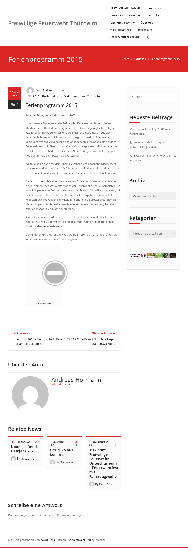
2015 (36, 96)
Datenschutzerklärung (125, 37)
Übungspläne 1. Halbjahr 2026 (24, 449)
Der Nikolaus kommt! (61, 452)
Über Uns (147, 22)
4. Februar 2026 (22, 441)
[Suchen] (147, 37)
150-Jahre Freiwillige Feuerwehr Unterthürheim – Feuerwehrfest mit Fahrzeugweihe (103, 463)
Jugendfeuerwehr (121, 22)
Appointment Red (79, 540)
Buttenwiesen (51, 96)
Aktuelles (155, 8)
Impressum (144, 29)
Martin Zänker (28, 458)
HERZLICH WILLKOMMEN (126, 8)
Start (125, 59)
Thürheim (94, 96)
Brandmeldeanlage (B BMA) (151, 129)
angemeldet (29, 515)
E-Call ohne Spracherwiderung (152, 155)
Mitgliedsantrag (120, 29)
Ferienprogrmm (74, 96)
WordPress (48, 540)
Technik (152, 15)
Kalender (135, 15)
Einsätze (115, 15)
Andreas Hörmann (55, 90)
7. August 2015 (43, 303)
